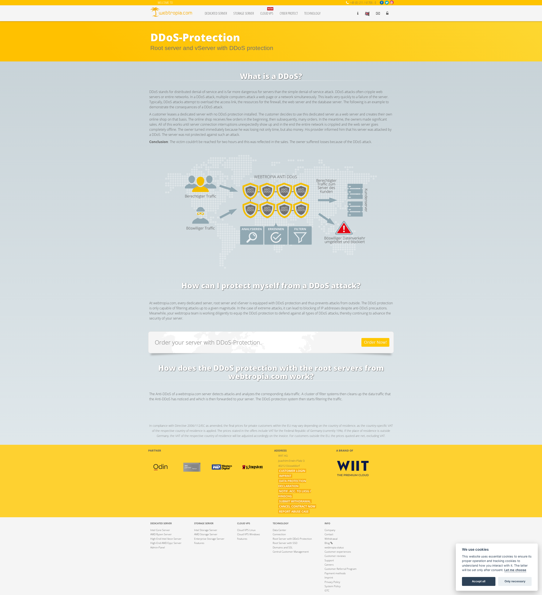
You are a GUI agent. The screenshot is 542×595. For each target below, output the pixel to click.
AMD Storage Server (205, 534)
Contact (329, 534)
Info (327, 523)
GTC (327, 590)
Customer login (292, 471)
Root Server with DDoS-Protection (292, 539)
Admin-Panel (157, 547)
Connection (279, 534)
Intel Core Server (160, 530)
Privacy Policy (332, 582)
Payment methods (335, 573)
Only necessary (515, 581)
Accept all (478, 581)
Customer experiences (338, 551)
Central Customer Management (291, 551)
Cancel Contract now (297, 506)
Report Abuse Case (294, 511)
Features (199, 543)
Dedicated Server (216, 13)
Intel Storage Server (205, 530)
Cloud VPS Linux (246, 530)
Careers (329, 564)
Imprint (285, 476)
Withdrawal (331, 539)
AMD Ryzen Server (161, 534)
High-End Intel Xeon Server (165, 539)
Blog (327, 543)
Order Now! (375, 342)
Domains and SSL (283, 547)
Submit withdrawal (295, 501)
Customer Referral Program (341, 569)
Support (329, 560)
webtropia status (334, 547)
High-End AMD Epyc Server (165, 543)
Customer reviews (335, 556)
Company (330, 530)
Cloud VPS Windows (248, 534)
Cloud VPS (266, 11)
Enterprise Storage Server (209, 539)
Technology (312, 13)
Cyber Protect (289, 13)
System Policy (333, 586)
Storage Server (243, 13)
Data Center (279, 530)
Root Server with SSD (285, 543)
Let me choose (515, 570)
